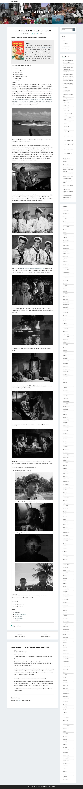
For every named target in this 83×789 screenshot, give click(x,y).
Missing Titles (65, 164)
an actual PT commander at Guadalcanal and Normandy (32, 268)
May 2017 (64, 441)
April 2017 (65, 444)
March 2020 (65, 358)
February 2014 (65, 524)
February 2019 (65, 393)
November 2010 (66, 629)
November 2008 (66, 693)
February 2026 (65, 210)
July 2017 (64, 438)
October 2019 (65, 371)
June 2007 (65, 739)
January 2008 (65, 720)
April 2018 (65, 414)
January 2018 (65, 422)
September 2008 (66, 699)
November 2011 (66, 597)
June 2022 (65, 285)
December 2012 (66, 562)
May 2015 (64, 492)
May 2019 (64, 385)
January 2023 (65, 267)
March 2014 (65, 521)
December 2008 (66, 690)
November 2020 (66, 336)
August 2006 (65, 766)
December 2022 (66, 269)
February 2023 (65, 264)
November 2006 (66, 758)
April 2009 (65, 680)
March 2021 (65, 326)
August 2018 (65, 409)
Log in (64, 40)
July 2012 (64, 575)
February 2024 (65, 240)
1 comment (41, 33)
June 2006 (65, 771)
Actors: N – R (66, 108)
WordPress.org (66, 48)
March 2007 (65, 747)
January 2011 (65, 623)
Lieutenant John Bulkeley (18, 90)
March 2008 (65, 715)
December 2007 (66, 723)
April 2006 (65, 776)
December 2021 (66, 301)
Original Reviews (17, 626)
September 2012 (66, 570)
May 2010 (64, 645)
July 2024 (64, 229)
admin (35, 33)
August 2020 (65, 344)
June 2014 (65, 513)
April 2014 (65, 519)
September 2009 (66, 666)
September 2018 (66, 406)
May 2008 (64, 709)
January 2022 (65, 299)
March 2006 (65, 779)
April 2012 (65, 583)
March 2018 (65, 417)
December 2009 (66, 658)
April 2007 (65, 744)
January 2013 (65, 559)
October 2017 (65, 430)
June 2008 (65, 707)
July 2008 (64, 704)
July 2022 (64, 283)
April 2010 (65, 648)
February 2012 (65, 589)
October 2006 (65, 760)
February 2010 (65, 653)
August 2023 (65, 256)
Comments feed (66, 46)
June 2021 (65, 318)
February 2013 (65, 556)
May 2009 (64, 677)
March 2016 (65, 471)
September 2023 (66, 253)
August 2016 (65, 462)
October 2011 (65, 599)
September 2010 (66, 634)
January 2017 (65, 452)
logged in (19, 700)
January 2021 (65, 331)
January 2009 (65, 688)
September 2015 (66, 487)
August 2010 (65, 637)
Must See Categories (67, 167)
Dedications (65, 87)
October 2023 (65, 250)
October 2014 (65, 505)
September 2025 (66, 213)
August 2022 (65, 280)
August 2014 (65, 508)
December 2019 (66, 366)
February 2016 (65, 473)
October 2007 (65, 728)
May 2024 (64, 234)
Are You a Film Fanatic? (67, 64)
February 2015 (65, 497)
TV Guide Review (18, 616)
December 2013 (66, 530)
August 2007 (65, 733)
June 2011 (65, 610)
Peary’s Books (68, 174)
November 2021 (66, 304)
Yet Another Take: (67, 197)
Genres (65, 129)
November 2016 (66, 454)
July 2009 (64, 672)
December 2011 (66, 594)
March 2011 (65, 618)
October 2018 (65, 403)
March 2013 (65, 554)
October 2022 (65, 275)
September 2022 (66, 277)
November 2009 (66, 661)
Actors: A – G (66, 102)
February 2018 (65, 420)
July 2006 (64, 768)
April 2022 (65, 291)
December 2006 (66, 755)
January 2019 (65, 395)
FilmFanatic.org (13, 1)
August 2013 (65, 540)
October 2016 (65, 457)
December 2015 (66, 479)
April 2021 (65, 323)
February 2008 (65, 717)
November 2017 (66, 428)
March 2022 (65, 293)
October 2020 (65, 339)
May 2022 (64, 288)
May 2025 (64, 221)
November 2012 (66, 564)
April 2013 (65, 551)
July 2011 (64, 607)
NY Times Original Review (20, 614)
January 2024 (65, 242)
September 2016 (66, 460)
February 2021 (65, 328)
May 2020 (64, 352)
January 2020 (65, 363)
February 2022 (65, 296)
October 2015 (65, 484)
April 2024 (65, 237)
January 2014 (65, 527)
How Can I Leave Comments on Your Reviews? (67, 160)
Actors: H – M (66, 105)
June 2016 (65, 465)
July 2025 (64, 216)
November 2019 (66, 369)
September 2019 (66, 374)
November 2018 (66, 401)
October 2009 (65, 664)
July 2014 (64, 511)
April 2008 (65, 712)
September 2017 (66, 433)
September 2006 (66, 763)
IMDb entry (17, 612)
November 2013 (66, 532)
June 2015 (65, 489)
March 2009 (65, 682)
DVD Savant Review (19, 618)
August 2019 (65, 377)
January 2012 (65, 591)
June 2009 (65, 674)
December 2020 (66, 334)
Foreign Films (66, 126)
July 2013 (64, 543)
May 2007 (64, 741)
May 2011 (64, 613)
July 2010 (64, 640)
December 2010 (66, 626)
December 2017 (66, 425)
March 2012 (65, 586)
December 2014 (66, 503)
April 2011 (65, 615)
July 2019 (64, 379)
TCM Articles (17, 620)
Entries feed (65, 43)
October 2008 (65, 696)
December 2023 (66, 245)
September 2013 (66, 538)
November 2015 (66, 481)
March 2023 (65, 261)
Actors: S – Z (66, 110)
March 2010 (65, 650)
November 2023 (66, 248)
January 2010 (65, 656)
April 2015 (65, 495)
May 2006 (64, 774)
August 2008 (65, 701)
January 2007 (65, 752)
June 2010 (65, 642)
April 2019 (65, 387)
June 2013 (65, 546)
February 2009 (65, 685)
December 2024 (66, 224)
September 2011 (66, 602)
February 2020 (65, 361)
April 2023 (65, 259)
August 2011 (65, 605)
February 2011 (65, 621)
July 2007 (64, 736)
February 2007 (65, 750)
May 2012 (64, 580)
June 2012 (65, 578)
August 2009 (65, 669)
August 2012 (65, 572)
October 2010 (65, 631)
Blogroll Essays (66, 71)
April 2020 (65, 355)
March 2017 (65, 446)
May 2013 (64, 548)
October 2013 (65, 535)
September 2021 (66, 309)
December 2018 (66, 398)
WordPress (44, 786)
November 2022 (66, 272)
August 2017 (65, 436)
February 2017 (65, 449)
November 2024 (66, 226)
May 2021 (64, 320)
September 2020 (66, 342)
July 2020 (64, 347)
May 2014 (64, 516)
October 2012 (65, 567)
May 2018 (64, 412)
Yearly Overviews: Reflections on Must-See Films (68, 191)
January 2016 (65, 476)
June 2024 (65, 232)
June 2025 (65, 218)
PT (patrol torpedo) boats (46, 47)
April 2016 (65, 468)
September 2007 (66, 731)
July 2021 (64, 315)
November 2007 (66, 725)
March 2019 (65, 390)
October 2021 (65, 307)
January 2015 (65, 500)
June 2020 (65, 350)
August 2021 (65, 312)
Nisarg (53, 786)
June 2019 (65, 382)
